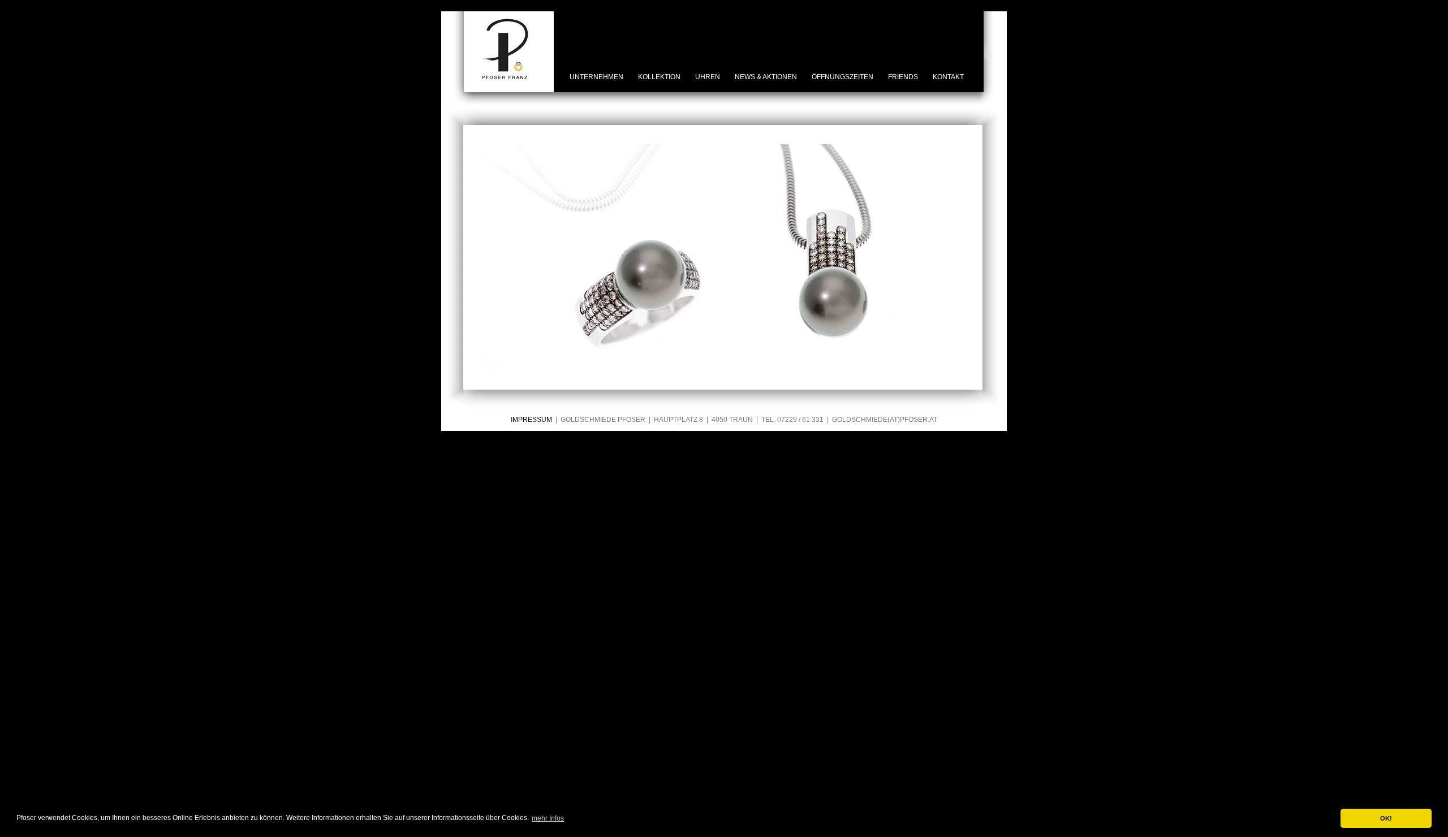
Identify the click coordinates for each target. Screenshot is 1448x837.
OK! (1386, 818)
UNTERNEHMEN (596, 77)
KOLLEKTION (659, 77)
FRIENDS (903, 77)
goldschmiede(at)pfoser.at (884, 420)
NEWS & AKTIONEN (766, 77)
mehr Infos (548, 818)
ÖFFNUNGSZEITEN (842, 77)
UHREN (707, 77)
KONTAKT (948, 77)
